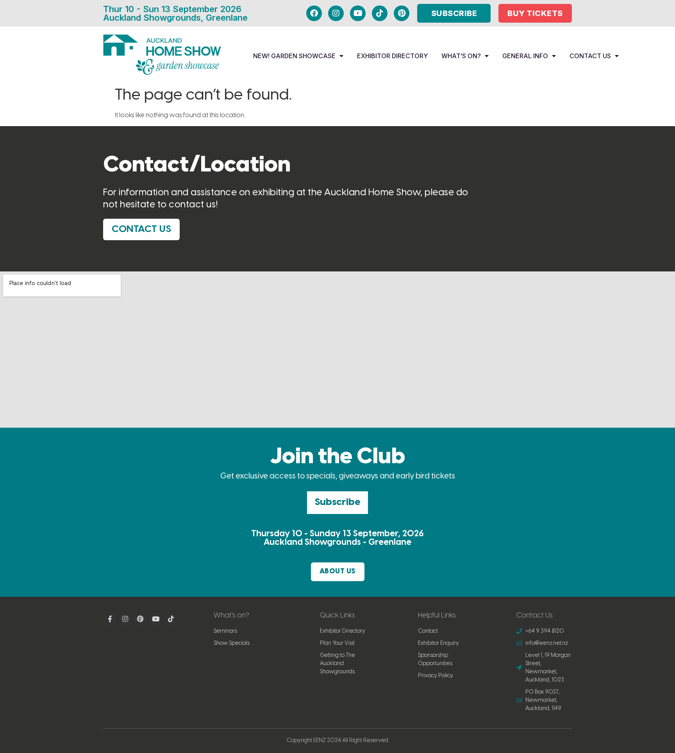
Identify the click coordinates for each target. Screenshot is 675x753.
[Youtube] (358, 13)
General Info (525, 56)
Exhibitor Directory (392, 56)
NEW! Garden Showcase (294, 56)
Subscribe (337, 502)
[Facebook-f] (109, 619)
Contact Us (590, 56)
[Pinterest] (401, 13)
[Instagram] (336, 13)
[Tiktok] (380, 13)
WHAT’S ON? (461, 56)
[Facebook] (314, 13)
